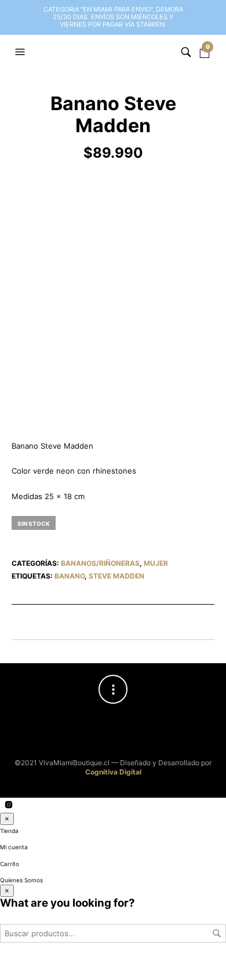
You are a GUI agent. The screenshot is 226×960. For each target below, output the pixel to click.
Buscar (216, 933)
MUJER (156, 563)
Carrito (9, 863)
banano (69, 576)
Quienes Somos (21, 880)
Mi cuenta (14, 846)
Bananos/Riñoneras (100, 563)
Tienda (9, 830)
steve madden (116, 576)
